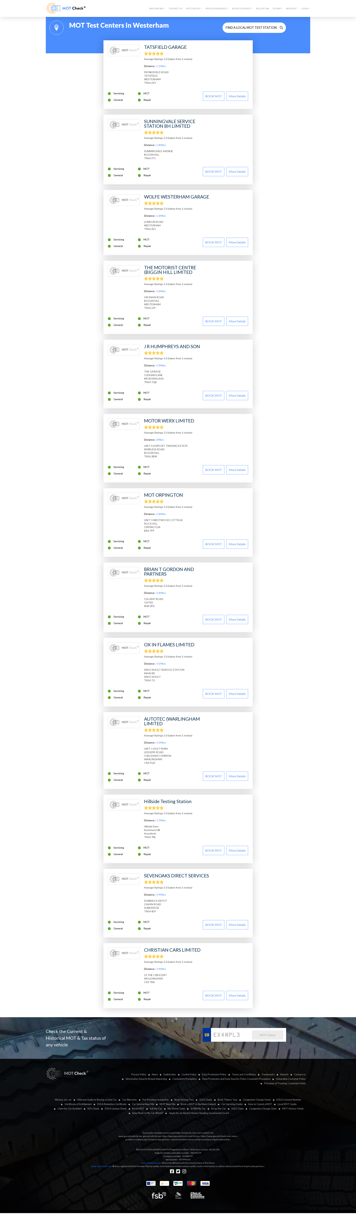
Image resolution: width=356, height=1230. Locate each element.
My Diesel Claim (176, 1108)
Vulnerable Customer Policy (291, 1078)
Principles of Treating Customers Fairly (285, 1083)
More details (237, 96)
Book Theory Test (227, 1099)
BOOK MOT (213, 96)
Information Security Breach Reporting (146, 1078)
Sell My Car (262, 8)
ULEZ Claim (237, 1108)
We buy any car (63, 1099)
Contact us (300, 1074)
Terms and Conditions (244, 1074)
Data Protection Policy (214, 1074)
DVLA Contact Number (288, 1099)
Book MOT (138, 1108)
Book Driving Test (184, 1099)
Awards (284, 1074)
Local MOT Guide (287, 1104)
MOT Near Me (167, 1104)
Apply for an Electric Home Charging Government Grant (199, 1113)
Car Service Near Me (143, 1104)
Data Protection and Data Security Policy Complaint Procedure (236, 1078)
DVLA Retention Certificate (111, 1104)
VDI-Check (93, 1108)
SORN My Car (198, 1108)
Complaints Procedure (184, 1078)
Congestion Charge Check (257, 1099)
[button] (157, 8)
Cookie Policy (189, 1074)
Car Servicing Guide (232, 1104)
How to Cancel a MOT (260, 1104)
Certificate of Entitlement (78, 1104)
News (155, 1074)
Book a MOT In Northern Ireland (198, 1104)
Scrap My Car (218, 1108)
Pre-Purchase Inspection (155, 1099)
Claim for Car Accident (69, 1108)
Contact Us (175, 8)
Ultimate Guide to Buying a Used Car (97, 1099)
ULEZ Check (205, 1099)
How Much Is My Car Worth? (147, 1113)
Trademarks (268, 1074)
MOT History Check (293, 1108)
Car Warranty (129, 1099)
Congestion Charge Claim (263, 1108)
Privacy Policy (138, 1074)
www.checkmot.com (151, 1162)
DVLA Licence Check (116, 1108)
